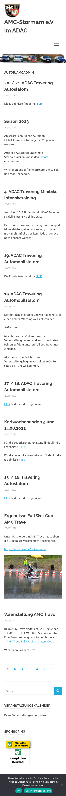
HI (5, 498)
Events (43, 156)
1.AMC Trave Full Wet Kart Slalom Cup (28, 641)
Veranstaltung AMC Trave (29, 614)
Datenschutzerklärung (38, 790)
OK (18, 790)
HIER (39, 103)
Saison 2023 (16, 121)
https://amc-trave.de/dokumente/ (25, 549)
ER (8, 498)
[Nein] (61, 785)
